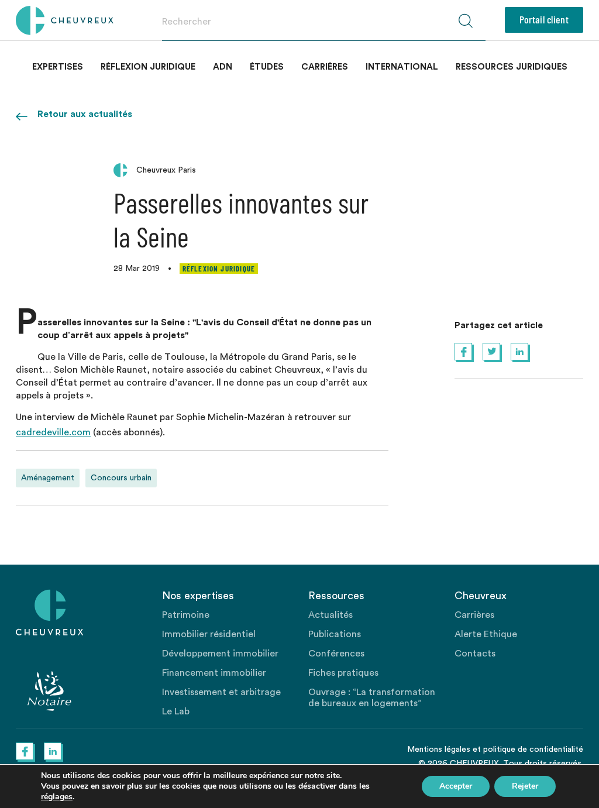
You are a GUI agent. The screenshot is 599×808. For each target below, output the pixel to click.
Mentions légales (438, 749)
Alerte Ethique (486, 634)
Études (267, 67)
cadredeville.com (53, 432)
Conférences (336, 653)
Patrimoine (185, 615)
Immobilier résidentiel (209, 634)
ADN (222, 67)
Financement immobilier (214, 673)
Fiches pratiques (343, 673)
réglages (57, 797)
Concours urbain (121, 478)
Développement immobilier (220, 653)
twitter (491, 351)
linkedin (519, 351)
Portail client (544, 19)
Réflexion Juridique (148, 67)
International (402, 67)
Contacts (475, 653)
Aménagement (47, 478)
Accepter (455, 786)
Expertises (57, 67)
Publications (334, 634)
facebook (463, 351)
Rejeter (525, 786)
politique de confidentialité (533, 749)
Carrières (324, 67)
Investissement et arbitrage (221, 692)
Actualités (330, 615)
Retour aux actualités (84, 114)
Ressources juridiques (511, 67)
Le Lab (176, 711)
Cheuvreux (64, 20)
